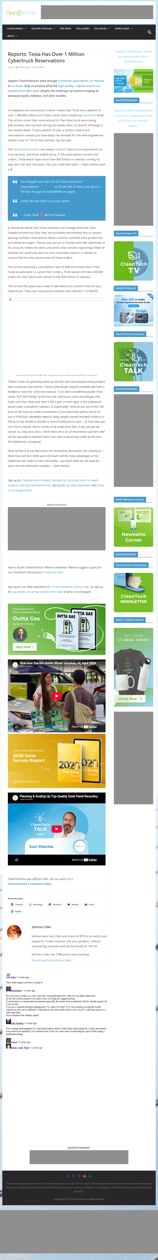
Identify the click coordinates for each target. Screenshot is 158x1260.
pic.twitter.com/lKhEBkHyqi (39, 206)
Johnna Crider (24, 67)
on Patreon (97, 81)
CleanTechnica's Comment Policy (29, 884)
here (70, 879)
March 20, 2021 (76, 215)
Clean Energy (15, 28)
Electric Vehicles (41, 28)
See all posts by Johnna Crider (51, 960)
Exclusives (100, 28)
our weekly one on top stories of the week (37, 592)
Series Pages (122, 28)
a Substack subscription (73, 81)
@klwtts (75, 201)
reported (89, 115)
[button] (25, 28)
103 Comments (37, 67)
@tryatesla (46, 186)
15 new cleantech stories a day (70, 587)
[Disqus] (57, 1010)
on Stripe (17, 86)
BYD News (65, 28)
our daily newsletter (78, 485)
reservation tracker (27, 149)
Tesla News (82, 28)
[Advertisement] (97, 12)
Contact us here (53, 572)
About (11, 35)
